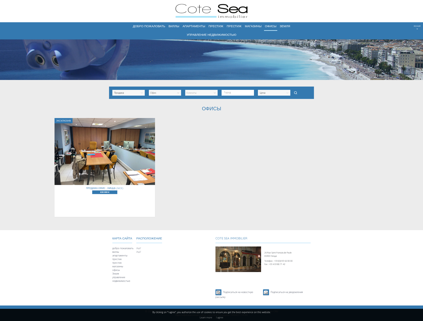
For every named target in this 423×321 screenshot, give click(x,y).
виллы (174, 26)
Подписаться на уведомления (287, 292)
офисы (270, 26)
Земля (285, 26)
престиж (216, 26)
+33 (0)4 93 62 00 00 (283, 261)
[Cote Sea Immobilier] (211, 18)
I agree (219, 317)
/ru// (138, 248)
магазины (253, 26)
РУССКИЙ (417, 26)
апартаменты (194, 26)
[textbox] (238, 92)
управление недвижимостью (211, 35)
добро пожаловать (149, 26)
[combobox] (238, 93)
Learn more (206, 317)
